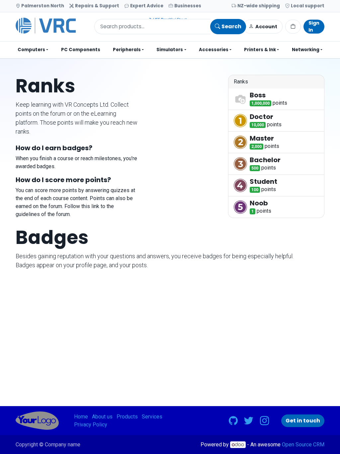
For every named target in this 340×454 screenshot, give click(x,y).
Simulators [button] (169, 50)
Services (152, 416)
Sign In (313, 26)
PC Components (80, 50)
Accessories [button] (213, 50)
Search (231, 26)
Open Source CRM (303, 444)
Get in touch (303, 420)
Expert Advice (146, 6)
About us (102, 416)
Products (127, 416)
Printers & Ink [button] (260, 50)
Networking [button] (305, 50)
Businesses (187, 6)
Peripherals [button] (127, 50)
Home (81, 416)
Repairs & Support (97, 6)
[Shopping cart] (292, 27)
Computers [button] (31, 50)
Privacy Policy (90, 424)
